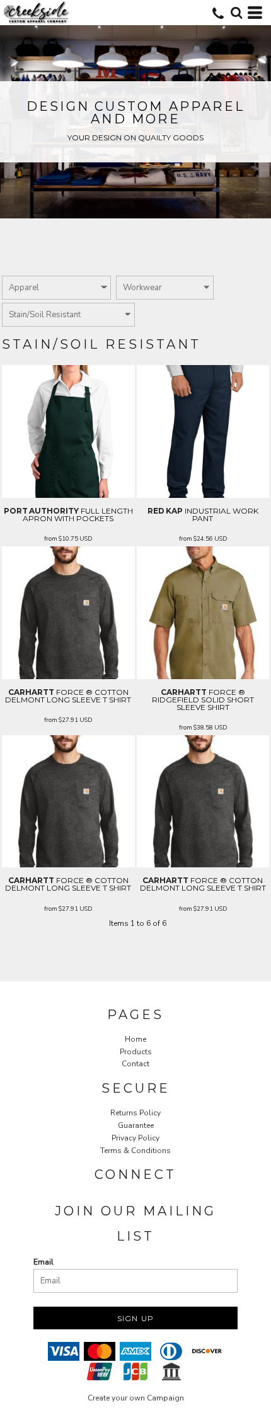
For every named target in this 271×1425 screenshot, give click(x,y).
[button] (236, 12)
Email (43, 1262)
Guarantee (136, 1125)
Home (135, 1039)
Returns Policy (135, 1113)
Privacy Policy (135, 1138)
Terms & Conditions (135, 1151)
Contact (135, 1064)
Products (136, 1052)
